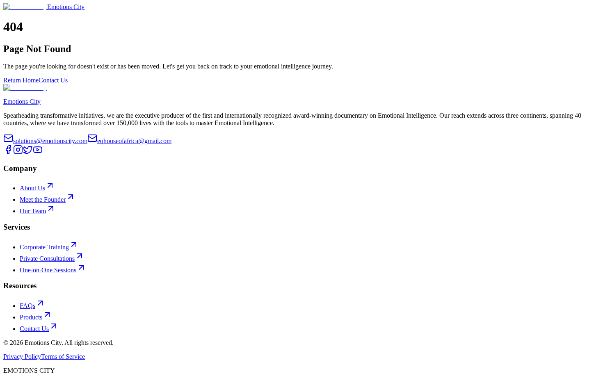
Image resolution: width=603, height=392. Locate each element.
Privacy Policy (22, 356)
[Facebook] (8, 152)
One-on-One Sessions (48, 270)
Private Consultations (47, 258)
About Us (32, 188)
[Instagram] (18, 152)
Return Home (21, 80)
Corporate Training (44, 247)
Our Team (33, 210)
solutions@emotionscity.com (50, 140)
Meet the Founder (43, 199)
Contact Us (53, 80)
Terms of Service (63, 356)
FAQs (27, 305)
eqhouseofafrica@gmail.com (134, 140)
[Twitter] (28, 152)
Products (31, 317)
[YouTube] (38, 152)
